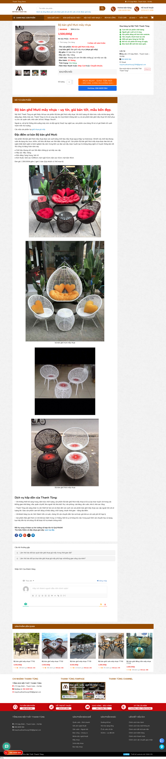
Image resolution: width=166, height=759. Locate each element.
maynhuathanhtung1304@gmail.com (133, 65)
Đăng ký (147, 69)
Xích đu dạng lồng (107, 726)
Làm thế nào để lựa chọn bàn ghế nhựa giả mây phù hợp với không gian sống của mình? (53, 558)
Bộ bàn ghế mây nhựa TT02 (137, 661)
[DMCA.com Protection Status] (126, 754)
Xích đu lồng (110, 18)
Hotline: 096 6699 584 (97, 88)
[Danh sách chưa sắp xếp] (48, 595)
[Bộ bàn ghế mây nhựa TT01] (111, 645)
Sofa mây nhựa (78, 743)
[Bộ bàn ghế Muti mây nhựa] (18, 73)
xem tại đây (49, 530)
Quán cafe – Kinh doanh (81, 722)
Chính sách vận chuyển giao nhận (141, 740)
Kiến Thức (144, 18)
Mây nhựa (76, 740)
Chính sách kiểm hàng (136, 733)
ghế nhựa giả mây (38, 129)
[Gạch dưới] (39, 595)
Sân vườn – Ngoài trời (80, 729)
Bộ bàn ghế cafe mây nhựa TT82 (54, 661)
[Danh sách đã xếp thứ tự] (45, 595)
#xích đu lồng (41, 12)
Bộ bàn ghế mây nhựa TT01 (108, 661)
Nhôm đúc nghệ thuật (80, 736)
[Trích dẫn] (52, 595)
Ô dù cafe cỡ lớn (107, 729)
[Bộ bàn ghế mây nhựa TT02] (139, 645)
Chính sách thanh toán (137, 736)
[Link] (58, 595)
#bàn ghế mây (86, 12)
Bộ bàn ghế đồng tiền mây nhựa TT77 (82, 662)
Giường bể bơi (106, 722)
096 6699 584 (126, 59)
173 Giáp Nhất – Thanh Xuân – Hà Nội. (139, 2)
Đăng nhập (103, 581)
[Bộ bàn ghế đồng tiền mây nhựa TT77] (83, 645)
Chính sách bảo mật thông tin (139, 726)
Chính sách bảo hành (136, 722)
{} (61, 595)
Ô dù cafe (122, 18)
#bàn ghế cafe (52, 12)
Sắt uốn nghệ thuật (79, 726)
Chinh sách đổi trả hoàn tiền (139, 729)
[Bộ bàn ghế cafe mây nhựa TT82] (55, 645)
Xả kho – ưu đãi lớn (107, 733)
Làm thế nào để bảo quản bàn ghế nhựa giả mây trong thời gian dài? (46, 553)
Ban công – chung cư (80, 733)
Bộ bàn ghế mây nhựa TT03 (24, 661)
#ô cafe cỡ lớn (75, 12)
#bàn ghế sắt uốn (63, 12)
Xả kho (132, 18)
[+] (64, 595)
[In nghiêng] (36, 595)
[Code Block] (55, 595)
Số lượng (61, 82)
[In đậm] (33, 595)
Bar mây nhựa (78, 747)
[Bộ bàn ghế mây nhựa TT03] (26, 645)
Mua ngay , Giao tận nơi (97, 81)
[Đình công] (42, 595)
